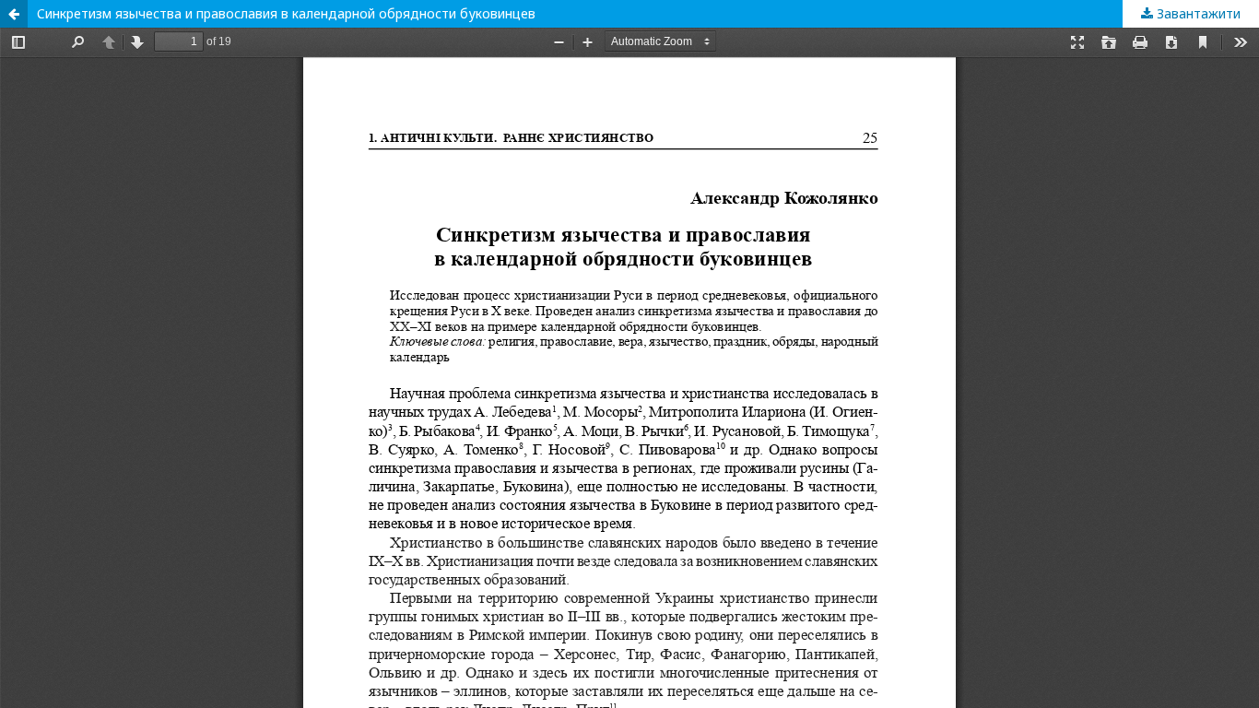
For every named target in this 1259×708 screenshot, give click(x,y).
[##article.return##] (14, 14)
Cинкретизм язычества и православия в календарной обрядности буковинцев (286, 13)
